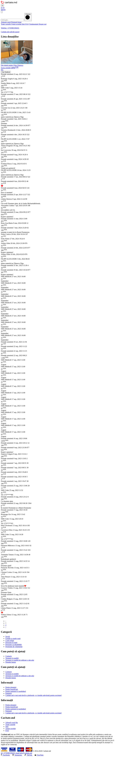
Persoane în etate (11, 643)
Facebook (6, 755)
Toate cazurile (6, 24)
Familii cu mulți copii (12, 638)
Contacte (8, 656)
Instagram (18, 755)
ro (2, 5)
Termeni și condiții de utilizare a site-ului (19, 660)
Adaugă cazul (6, 22)
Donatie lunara (10, 662)
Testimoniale (34, 24)
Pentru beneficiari (11, 689)
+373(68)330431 (8, 753)
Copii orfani (9, 640)
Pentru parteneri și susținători (15, 691)
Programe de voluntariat (13, 647)
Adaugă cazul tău (11, 722)
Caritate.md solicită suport (10, 32)
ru (1, 8)
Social (7, 636)
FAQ (27, 24)
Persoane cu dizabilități (13, 645)
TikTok (29, 755)
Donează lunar (16, 22)
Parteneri (8, 693)
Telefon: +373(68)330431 (10, 28)
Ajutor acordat (16, 24)
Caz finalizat (6, 72)
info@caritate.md (23, 753)
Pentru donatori (10, 687)
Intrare (3, 10)
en (3, 8)
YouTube (40, 755)
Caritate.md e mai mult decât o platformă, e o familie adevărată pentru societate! (33, 695)
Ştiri (23, 24)
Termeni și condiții (12, 658)
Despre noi (42, 24)
